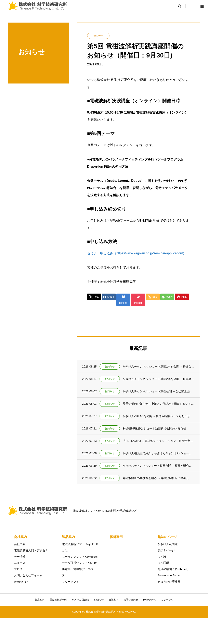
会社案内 (113, 599)
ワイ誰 (162, 556)
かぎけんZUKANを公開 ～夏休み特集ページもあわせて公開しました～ (159, 416)
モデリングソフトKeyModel (80, 556)
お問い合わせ (131, 599)
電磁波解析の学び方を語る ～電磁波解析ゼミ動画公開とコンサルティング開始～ (159, 478)
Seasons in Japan (169, 575)
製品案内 (39, 599)
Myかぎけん (21, 581)
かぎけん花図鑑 (168, 544)
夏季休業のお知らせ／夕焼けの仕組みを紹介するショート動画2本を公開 (159, 403)
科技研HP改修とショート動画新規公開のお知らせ (154, 428)
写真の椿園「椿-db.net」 (174, 569)
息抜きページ (166, 550)
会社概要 (19, 544)
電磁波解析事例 (58, 599)
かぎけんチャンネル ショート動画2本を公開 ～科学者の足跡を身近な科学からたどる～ (159, 379)
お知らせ (110, 366)
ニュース (19, 562)
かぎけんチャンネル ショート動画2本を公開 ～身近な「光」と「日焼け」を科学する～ (159, 366)
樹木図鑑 (163, 562)
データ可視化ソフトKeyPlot (79, 562)
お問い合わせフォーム (28, 575)
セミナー (98, 35)
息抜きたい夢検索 (169, 581)
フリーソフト (70, 581)
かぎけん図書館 (80, 599)
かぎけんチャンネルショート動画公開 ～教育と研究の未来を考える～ (159, 465)
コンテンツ (167, 599)
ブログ (18, 569)
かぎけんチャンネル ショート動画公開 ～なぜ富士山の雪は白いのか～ (159, 391)
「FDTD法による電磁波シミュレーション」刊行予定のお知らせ (159, 440)
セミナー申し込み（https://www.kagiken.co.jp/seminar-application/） (136, 253)
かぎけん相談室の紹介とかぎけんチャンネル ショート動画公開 (159, 453)
